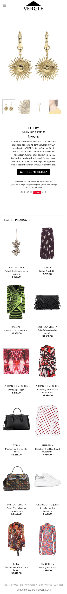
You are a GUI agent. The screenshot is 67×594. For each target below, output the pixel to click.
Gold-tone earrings (49, 185)
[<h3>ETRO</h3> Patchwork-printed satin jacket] (16, 539)
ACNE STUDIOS (16, 267)
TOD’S (16, 445)
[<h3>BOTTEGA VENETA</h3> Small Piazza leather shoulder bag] (16, 480)
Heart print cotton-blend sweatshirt (47, 450)
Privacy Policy (28, 585)
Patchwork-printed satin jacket (16, 569)
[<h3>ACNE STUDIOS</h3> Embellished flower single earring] (16, 243)
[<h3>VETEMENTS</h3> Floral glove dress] (47, 539)
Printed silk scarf (16, 389)
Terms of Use (11, 585)
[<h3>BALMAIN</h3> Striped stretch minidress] (16, 302)
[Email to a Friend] (31, 192)
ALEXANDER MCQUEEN (16, 386)
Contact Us (45, 585)
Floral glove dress (47, 567)
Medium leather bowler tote (16, 450)
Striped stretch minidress (16, 330)
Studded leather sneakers (47, 509)
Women (49, 181)
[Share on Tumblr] (45, 192)
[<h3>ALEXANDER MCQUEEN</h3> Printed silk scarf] (16, 361)
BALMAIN (16, 327)
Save (38, 192)
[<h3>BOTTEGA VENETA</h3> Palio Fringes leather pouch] (47, 302)
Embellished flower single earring (16, 272)
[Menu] (4, 6)
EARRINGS (28, 181)
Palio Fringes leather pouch (47, 331)
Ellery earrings (19, 185)
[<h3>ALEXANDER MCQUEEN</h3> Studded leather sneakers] (47, 480)
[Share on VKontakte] (42, 192)
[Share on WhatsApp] (21, 192)
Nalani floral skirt (47, 271)
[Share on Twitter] (28, 192)
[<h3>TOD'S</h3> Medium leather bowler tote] (16, 420)
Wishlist (58, 585)
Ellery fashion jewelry (34, 185)
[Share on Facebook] (25, 192)
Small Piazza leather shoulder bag (16, 509)
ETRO (16, 563)
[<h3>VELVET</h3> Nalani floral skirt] (47, 243)
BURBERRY (47, 445)
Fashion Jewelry (39, 181)
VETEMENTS (47, 563)
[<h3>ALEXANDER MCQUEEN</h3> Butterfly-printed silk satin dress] (47, 361)
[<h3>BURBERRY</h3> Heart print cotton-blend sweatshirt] (47, 420)
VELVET (47, 267)
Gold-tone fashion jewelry (33, 187)
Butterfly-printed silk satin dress (47, 391)
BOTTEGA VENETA (47, 327)
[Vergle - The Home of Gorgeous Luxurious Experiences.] (33, 5)
